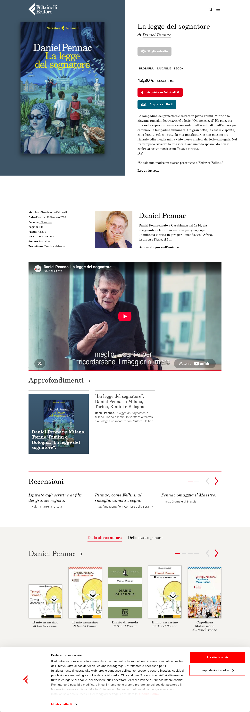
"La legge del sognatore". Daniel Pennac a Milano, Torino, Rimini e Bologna (119, 401)
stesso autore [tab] (105, 537)
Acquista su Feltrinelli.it (163, 92)
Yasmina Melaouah (55, 246)
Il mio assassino (45, 622)
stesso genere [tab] (145, 537)
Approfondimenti (60, 380)
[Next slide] (216, 481)
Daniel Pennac (157, 34)
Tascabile (164, 68)
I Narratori (45, 222)
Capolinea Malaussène (204, 624)
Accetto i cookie (217, 657)
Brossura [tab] (146, 68)
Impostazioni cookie (215, 670)
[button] (184, 553)
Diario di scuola (125, 622)
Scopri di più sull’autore (159, 247)
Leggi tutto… (148, 170)
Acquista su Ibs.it (161, 104)
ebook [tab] (178, 68)
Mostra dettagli (61, 704)
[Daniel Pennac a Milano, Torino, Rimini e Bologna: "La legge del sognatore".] (58, 423)
